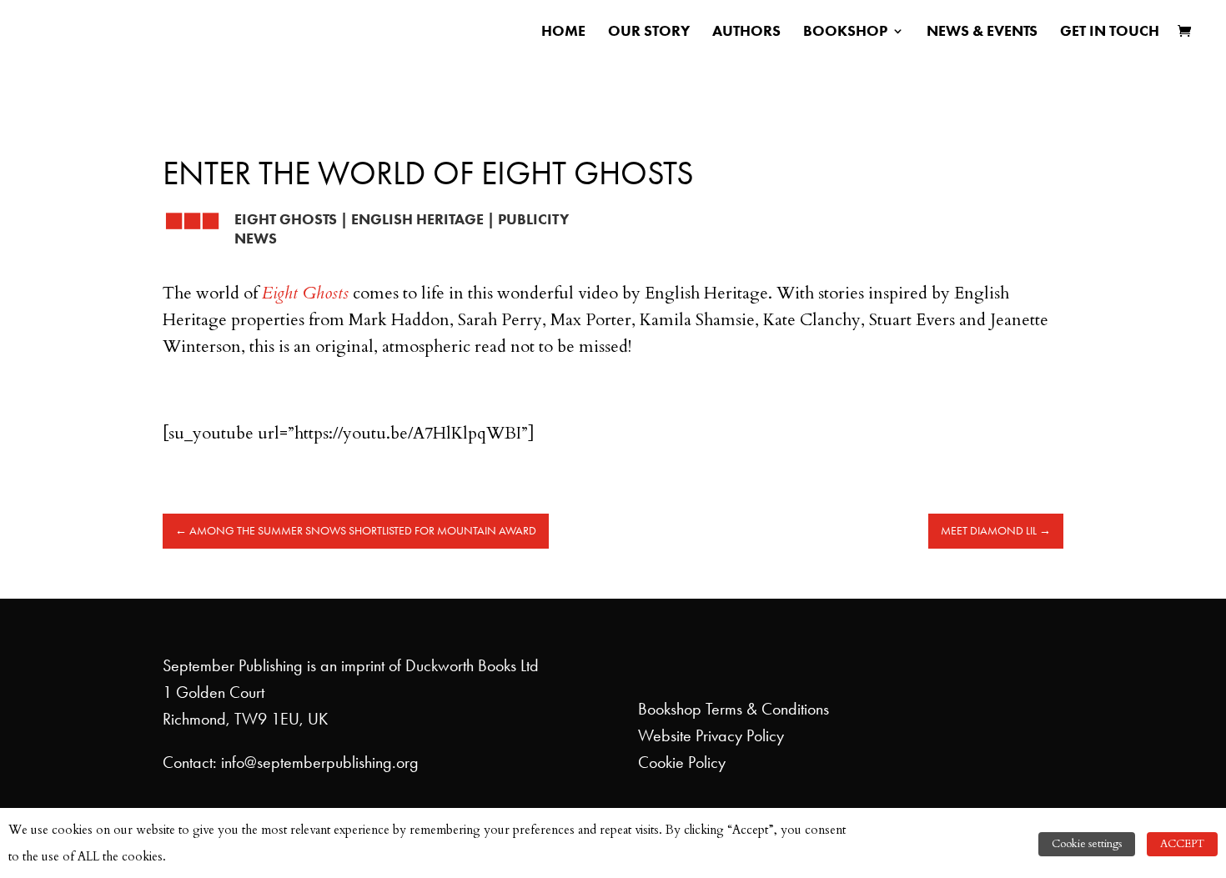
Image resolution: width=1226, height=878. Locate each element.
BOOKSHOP (845, 32)
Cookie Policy (682, 762)
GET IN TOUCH (1109, 32)
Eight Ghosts (285, 219)
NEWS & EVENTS (982, 32)
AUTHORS (746, 32)
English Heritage (417, 219)
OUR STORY (649, 32)
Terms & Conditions (767, 709)
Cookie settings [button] (1087, 843)
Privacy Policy (740, 735)
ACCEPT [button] (1182, 843)
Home (563, 32)
